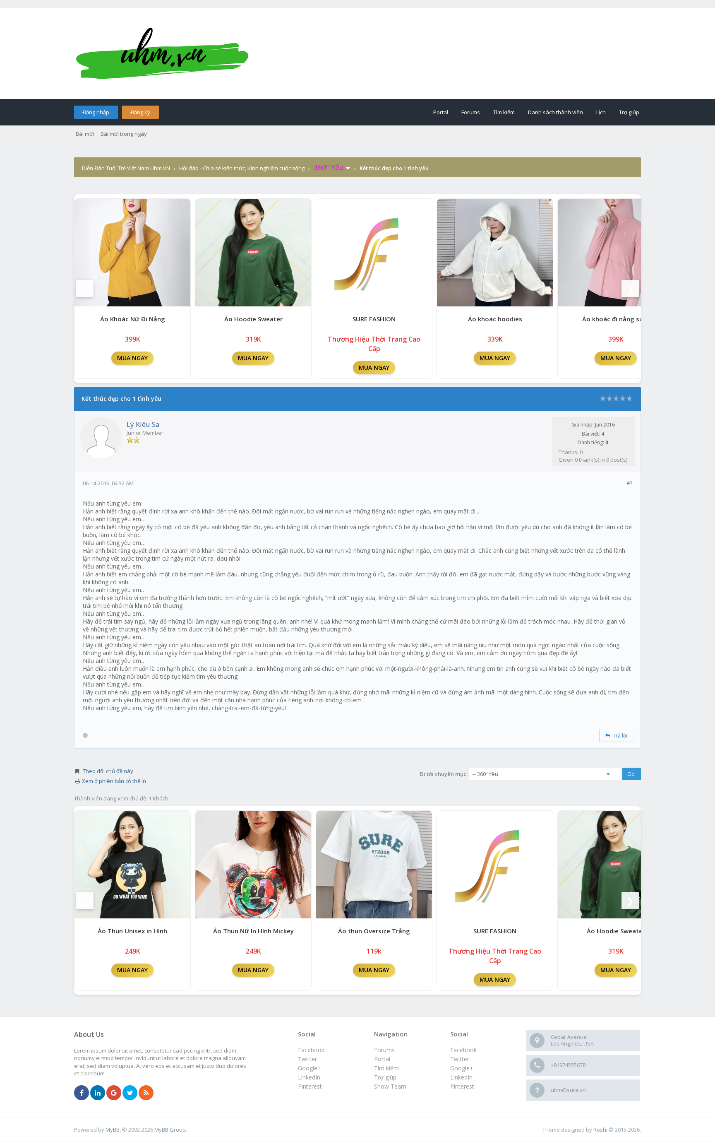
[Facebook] (81, 1093)
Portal (440, 112)
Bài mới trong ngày (124, 133)
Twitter (459, 1059)
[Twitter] (129, 1093)
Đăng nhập (95, 112)
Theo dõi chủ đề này (108, 771)
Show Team (390, 1086)
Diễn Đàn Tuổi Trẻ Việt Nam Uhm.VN (126, 168)
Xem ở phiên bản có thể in (114, 781)
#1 (629, 482)
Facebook (463, 1050)
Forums (470, 112)
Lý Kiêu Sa (143, 424)
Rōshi (600, 1129)
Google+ (461, 1068)
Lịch (601, 112)
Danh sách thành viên (555, 112)
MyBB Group (170, 1129)
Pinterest (462, 1086)
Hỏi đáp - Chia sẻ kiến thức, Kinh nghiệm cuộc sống (242, 168)
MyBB (113, 1129)
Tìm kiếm (504, 112)
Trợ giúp (629, 112)
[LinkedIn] (97, 1093)
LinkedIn (461, 1077)
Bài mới (85, 133)
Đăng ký (140, 112)
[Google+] (113, 1093)
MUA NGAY (132, 358)
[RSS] (146, 1093)
